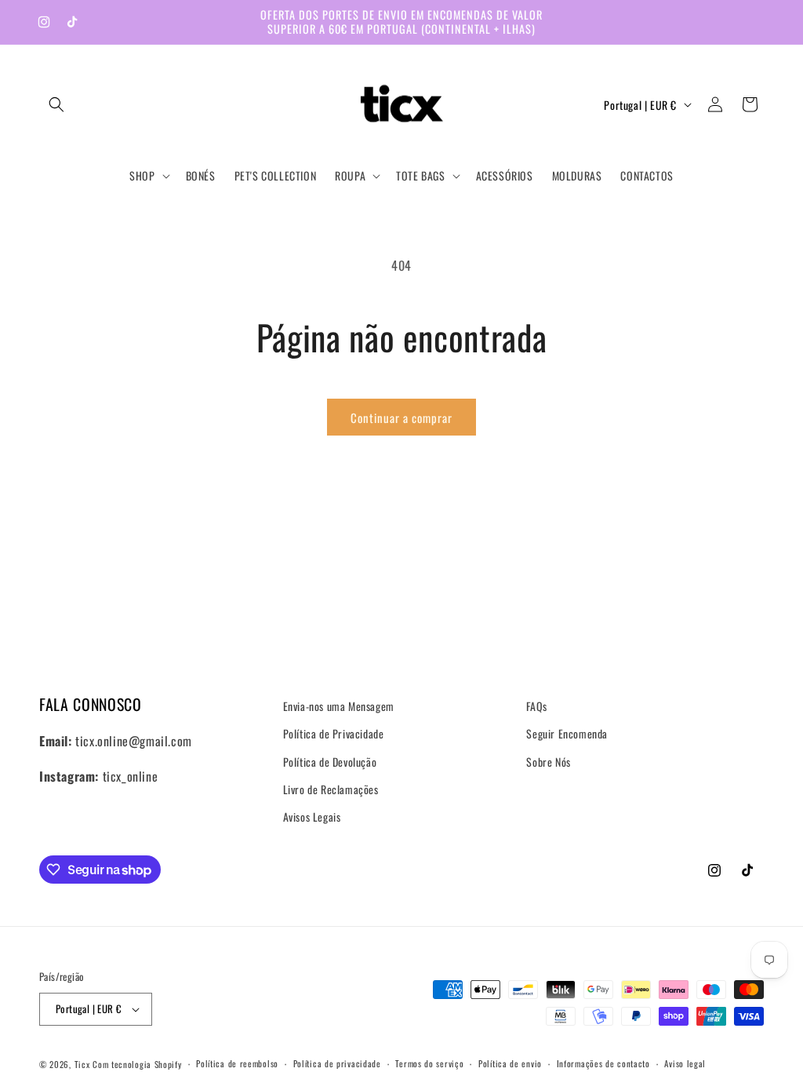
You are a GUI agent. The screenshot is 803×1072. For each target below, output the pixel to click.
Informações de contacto (603, 1063)
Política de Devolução (330, 761)
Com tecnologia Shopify (137, 1064)
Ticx (82, 1064)
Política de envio (510, 1063)
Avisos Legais (312, 816)
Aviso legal (685, 1063)
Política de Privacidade (333, 733)
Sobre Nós (548, 761)
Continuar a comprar (401, 417)
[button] (56, 104)
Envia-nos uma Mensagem (338, 706)
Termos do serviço (429, 1063)
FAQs (536, 706)
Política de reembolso (237, 1063)
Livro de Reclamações (331, 789)
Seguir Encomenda (567, 733)
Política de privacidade (337, 1063)
